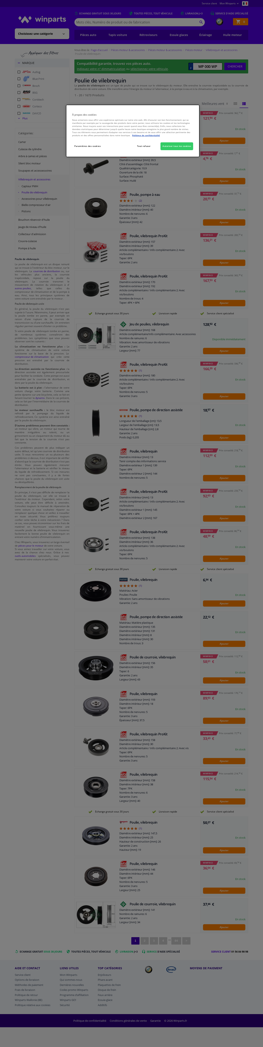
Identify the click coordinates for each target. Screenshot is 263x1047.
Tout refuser (144, 146)
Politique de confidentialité (146, 135)
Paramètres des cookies (87, 146)
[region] (133, 131)
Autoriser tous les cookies (177, 146)
